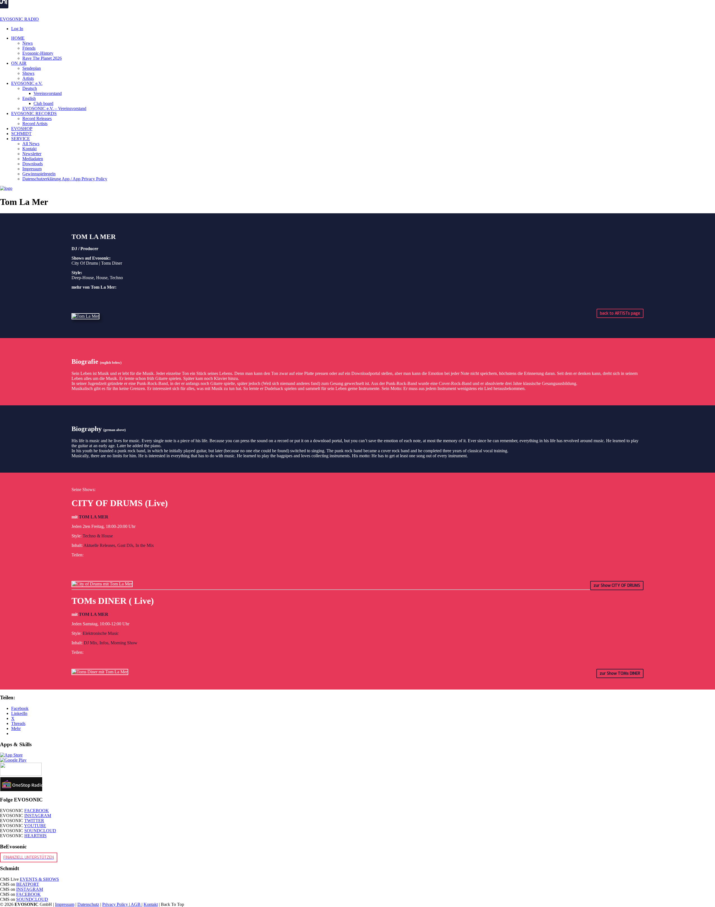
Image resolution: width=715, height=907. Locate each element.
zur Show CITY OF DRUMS (617, 585)
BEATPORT (27, 884)
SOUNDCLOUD (40, 830)
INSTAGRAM (37, 815)
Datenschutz (88, 904)
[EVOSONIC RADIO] (6, 188)
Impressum (64, 904)
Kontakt (151, 904)
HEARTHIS (35, 835)
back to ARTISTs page (620, 313)
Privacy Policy (115, 904)
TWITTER (34, 820)
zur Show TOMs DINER (620, 673)
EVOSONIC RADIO (19, 19)
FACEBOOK (36, 810)
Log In (17, 28)
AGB (136, 904)
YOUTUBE (35, 825)
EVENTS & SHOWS (39, 879)
